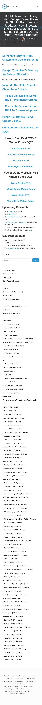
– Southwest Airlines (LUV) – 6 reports (15, 555)
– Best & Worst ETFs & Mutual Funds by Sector (18, 339)
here (29, 230)
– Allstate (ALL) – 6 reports (11, 577)
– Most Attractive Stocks (10, 331)
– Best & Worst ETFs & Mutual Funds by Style (17, 342)
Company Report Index (10, 407)
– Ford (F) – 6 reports (10, 559)
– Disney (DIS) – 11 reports (11, 429)
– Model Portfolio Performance (13, 357)
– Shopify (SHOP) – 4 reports (12, 641)
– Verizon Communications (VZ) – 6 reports (17, 540)
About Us (7, 676)
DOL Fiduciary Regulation (11, 393)
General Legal (18, 678)
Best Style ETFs (21, 160)
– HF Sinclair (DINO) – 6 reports (13, 580)
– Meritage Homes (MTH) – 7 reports (15, 504)
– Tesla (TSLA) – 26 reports (12, 411)
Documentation (31, 678)
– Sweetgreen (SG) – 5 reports (13, 613)
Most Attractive (10, 222)
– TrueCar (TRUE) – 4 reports (12, 623)
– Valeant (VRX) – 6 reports (12, 526)
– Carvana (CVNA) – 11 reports (13, 425)
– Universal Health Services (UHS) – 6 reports (17, 569)
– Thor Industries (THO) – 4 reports (14, 631)
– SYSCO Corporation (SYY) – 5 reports (16, 587)
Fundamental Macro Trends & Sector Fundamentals (19, 400)
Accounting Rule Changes (11, 382)
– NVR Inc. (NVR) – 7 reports (12, 522)
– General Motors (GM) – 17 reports (14, 418)
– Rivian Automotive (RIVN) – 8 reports (15, 472)
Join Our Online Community (12, 367)
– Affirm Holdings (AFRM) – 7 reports (15, 512)
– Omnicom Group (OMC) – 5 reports (15, 602)
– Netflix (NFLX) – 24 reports (12, 414)
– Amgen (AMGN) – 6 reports (12, 562)
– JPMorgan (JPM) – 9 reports (12, 468)
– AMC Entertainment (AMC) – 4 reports (16, 649)
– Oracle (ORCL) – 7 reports (12, 490)
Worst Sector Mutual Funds (21, 189)
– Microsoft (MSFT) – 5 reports (13, 616)
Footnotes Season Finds (11, 299)
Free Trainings (7, 277)
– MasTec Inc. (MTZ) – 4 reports (13, 645)
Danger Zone (12, 211)
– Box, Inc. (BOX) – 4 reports (12, 634)
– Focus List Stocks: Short (11, 328)
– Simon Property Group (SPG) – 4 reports (16, 627)
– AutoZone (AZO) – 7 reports (12, 501)
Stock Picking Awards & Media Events (15, 306)
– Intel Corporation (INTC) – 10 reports (15, 432)
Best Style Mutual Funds (21, 166)
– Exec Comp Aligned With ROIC (13, 346)
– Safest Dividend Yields (10, 349)
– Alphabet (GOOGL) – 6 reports (13, 548)
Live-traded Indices (9, 270)
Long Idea (11, 214)
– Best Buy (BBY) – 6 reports (12, 533)
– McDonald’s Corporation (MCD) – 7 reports (17, 494)
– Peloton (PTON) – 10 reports (13, 450)
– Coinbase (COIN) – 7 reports (13, 486)
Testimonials (7, 310)
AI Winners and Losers (10, 274)
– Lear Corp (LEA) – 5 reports (12, 598)
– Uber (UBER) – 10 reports (12, 439)
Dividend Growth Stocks (13, 217)
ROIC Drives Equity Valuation (12, 385)
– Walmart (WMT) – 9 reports (12, 461)
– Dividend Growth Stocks (11, 353)
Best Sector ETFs (21, 148)
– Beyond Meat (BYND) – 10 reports (14, 447)
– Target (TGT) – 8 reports (11, 479)
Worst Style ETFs (21, 195)
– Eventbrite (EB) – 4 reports (12, 652)
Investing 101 (7, 375)
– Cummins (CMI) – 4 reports (12, 656)
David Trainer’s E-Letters (11, 281)
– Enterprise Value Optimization (13, 389)
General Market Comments (11, 313)
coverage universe (13, 248)
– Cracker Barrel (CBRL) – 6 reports (14, 530)
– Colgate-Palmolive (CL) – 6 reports (15, 551)
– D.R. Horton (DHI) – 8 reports (13, 476)
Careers (9, 678)
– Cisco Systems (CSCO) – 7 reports (15, 508)
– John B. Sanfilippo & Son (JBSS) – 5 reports (17, 584)
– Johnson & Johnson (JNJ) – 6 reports (15, 566)
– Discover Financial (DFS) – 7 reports (15, 497)
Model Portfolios (8, 320)
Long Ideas (6, 288)
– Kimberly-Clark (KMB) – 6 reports (14, 573)
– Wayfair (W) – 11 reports (11, 436)
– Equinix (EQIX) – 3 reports (12, 659)
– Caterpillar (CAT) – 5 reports (12, 620)
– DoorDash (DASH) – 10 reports (13, 443)
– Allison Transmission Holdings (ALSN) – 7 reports (19, 519)
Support (35, 676)
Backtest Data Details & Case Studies (15, 378)
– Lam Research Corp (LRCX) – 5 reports (16, 595)
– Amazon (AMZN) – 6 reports (12, 537)
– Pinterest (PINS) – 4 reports (12, 638)
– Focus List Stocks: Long (11, 324)
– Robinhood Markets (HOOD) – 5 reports (16, 609)
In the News (26, 676)
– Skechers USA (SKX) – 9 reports (14, 465)
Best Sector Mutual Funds (21, 154)
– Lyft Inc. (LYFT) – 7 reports (12, 515)
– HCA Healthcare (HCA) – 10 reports (15, 454)
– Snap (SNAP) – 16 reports (12, 421)
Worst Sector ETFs (21, 183)
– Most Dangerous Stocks (11, 335)
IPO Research (7, 295)
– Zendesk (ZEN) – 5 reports (12, 591)
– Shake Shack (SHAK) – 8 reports (14, 483)
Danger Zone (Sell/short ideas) (13, 292)
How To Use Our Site (9, 371)
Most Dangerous (20, 222)
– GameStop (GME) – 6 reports (13, 544)
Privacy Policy (20, 693)
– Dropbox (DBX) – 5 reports (12, 605)
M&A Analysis (7, 396)
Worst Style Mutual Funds (20, 201)
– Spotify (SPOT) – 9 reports (12, 458)
